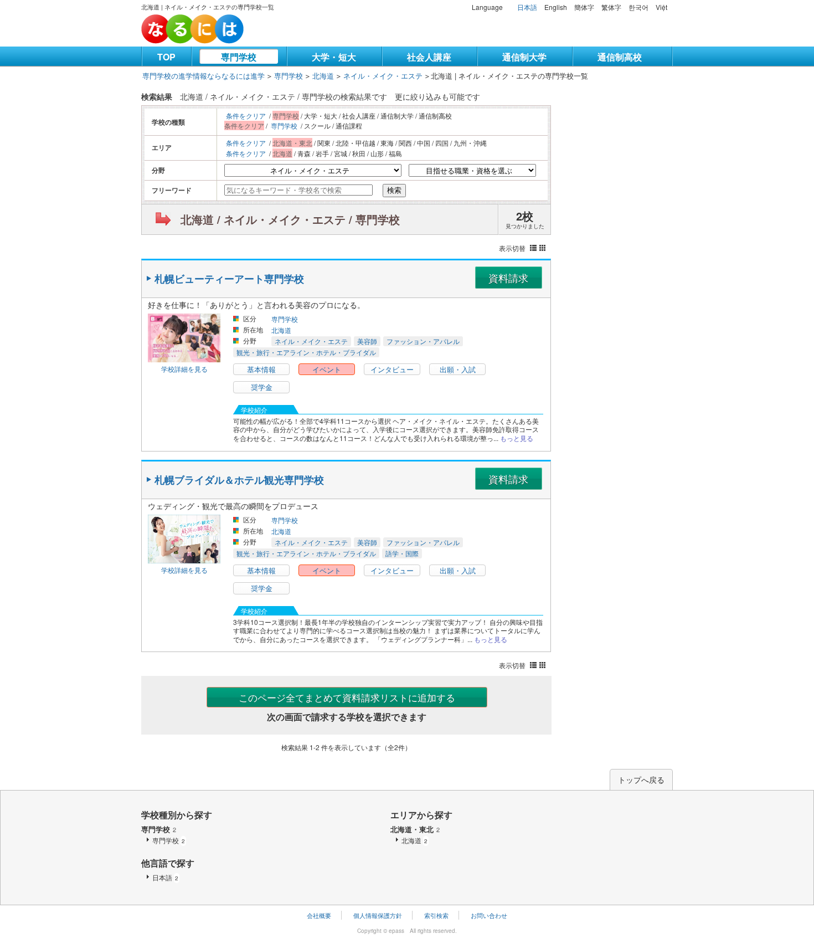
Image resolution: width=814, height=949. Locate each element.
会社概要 (319, 915)
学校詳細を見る (184, 368)
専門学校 (238, 56)
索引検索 (436, 915)
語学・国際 (402, 553)
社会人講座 (429, 56)
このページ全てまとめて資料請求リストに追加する (347, 697)
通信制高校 (619, 56)
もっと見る (516, 438)
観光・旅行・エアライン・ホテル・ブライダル (306, 352)
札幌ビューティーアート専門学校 (229, 278)
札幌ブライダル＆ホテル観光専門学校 (239, 480)
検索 (394, 190)
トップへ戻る (641, 779)
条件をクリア (246, 115)
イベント (326, 369)
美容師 (367, 341)
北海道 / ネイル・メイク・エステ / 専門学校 (290, 219)
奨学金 (261, 387)
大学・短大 (334, 56)
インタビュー (392, 369)
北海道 (323, 75)
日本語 (527, 7)
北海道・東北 (415, 829)
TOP (166, 56)
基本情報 (261, 369)
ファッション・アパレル (423, 341)
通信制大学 (524, 56)
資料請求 (508, 277)
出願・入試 (458, 369)
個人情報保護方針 (377, 915)
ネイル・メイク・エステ (383, 75)
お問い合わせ (489, 915)
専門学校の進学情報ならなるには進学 (203, 75)
